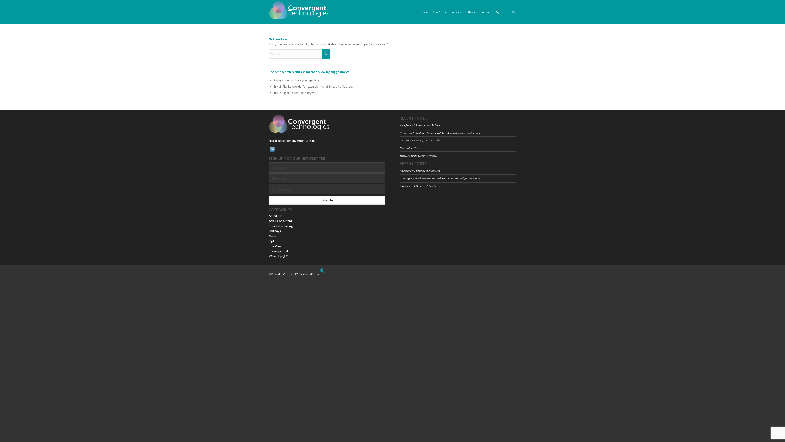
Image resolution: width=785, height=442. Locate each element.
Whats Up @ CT (279, 256)
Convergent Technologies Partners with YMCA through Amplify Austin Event (440, 132)
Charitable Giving (281, 226)
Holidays (275, 231)
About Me (275, 216)
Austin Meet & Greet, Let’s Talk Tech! (420, 140)
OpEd (272, 241)
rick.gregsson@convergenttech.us (292, 140)
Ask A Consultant (280, 221)
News (272, 236)
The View (275, 246)
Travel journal (278, 251)
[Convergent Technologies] (299, 12)
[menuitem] (424, 12)
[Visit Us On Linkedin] (272, 151)
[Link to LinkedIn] (513, 12)
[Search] (497, 12)
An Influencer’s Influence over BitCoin (420, 125)
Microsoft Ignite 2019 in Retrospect (418, 155)
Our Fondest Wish (409, 148)
